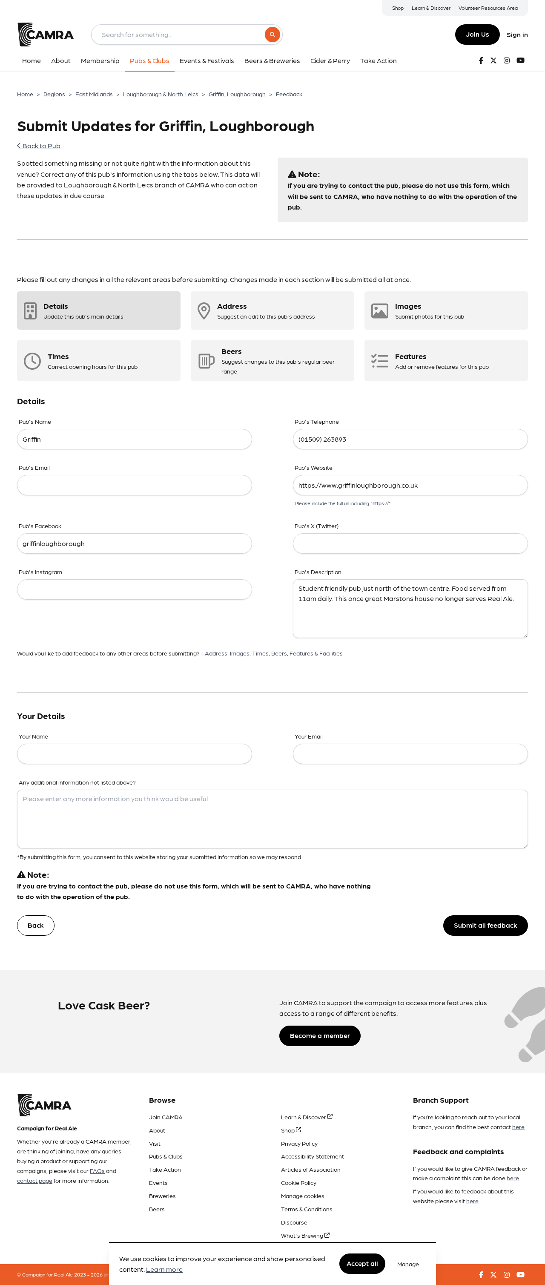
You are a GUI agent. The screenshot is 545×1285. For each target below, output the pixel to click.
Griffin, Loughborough (237, 93)
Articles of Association (311, 1169)
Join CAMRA (166, 1116)
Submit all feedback (485, 925)
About (157, 1130)
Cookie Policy (298, 1182)
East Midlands (94, 93)
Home (25, 93)
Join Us (477, 34)
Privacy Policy (299, 1143)
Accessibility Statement (312, 1156)
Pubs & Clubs (166, 1156)
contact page (34, 1180)
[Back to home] (45, 34)
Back (36, 925)
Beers (157, 1208)
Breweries (162, 1195)
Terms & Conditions (307, 1208)
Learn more (164, 1269)
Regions (54, 93)
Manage (408, 1263)
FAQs (97, 1170)
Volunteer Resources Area (488, 8)
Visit (155, 1143)
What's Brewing (302, 1235)
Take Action (165, 1169)
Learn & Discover (431, 8)
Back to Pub (40, 145)
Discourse (294, 1222)
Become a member (320, 1035)
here (518, 1126)
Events (158, 1182)
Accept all (362, 1263)
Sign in (517, 34)
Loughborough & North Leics (160, 93)
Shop (398, 8)
